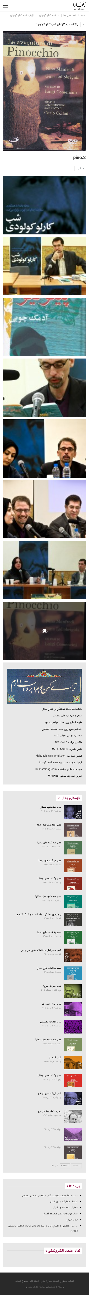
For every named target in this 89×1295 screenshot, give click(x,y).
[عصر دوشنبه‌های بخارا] (73, 865)
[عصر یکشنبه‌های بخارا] (73, 883)
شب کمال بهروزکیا (51, 1004)
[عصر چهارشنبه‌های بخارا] (73, 830)
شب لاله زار (55, 1057)
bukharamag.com (46, 769)
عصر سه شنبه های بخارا (48, 896)
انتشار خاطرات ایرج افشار (64, 1201)
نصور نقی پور (31, 1287)
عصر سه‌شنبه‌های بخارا (49, 843)
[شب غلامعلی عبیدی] (73, 812)
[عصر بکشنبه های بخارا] (73, 937)
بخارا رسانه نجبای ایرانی (65, 1207)
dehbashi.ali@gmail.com (51, 756)
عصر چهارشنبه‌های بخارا (48, 825)
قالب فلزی (72, 1220)
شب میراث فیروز (52, 986)
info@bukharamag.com (53, 762)
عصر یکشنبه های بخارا (49, 968)
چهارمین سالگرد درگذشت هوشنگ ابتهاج (39, 914)
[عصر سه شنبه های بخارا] (73, 901)
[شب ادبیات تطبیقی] (73, 1027)
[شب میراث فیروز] (73, 991)
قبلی (79, 169)
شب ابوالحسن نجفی (49, 1093)
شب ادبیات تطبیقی (50, 1022)
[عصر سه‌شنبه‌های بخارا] (73, 847)
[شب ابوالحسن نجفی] (73, 1098)
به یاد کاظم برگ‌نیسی (49, 1111)
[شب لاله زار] (73, 1062)
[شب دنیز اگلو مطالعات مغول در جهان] (73, 955)
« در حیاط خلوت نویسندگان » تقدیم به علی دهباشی (49, 1195)
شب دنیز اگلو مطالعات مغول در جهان (41, 950)
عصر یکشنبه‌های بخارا (49, 878)
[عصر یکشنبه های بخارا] (73, 973)
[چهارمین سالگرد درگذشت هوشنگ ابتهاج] (73, 919)
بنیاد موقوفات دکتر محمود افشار (60, 1214)
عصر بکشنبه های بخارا (49, 932)
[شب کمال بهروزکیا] (73, 1009)
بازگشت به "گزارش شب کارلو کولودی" (57, 24)
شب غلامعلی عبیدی (50, 807)
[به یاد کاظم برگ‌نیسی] (73, 1116)
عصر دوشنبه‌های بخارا (49, 860)
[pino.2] (44, 205)
